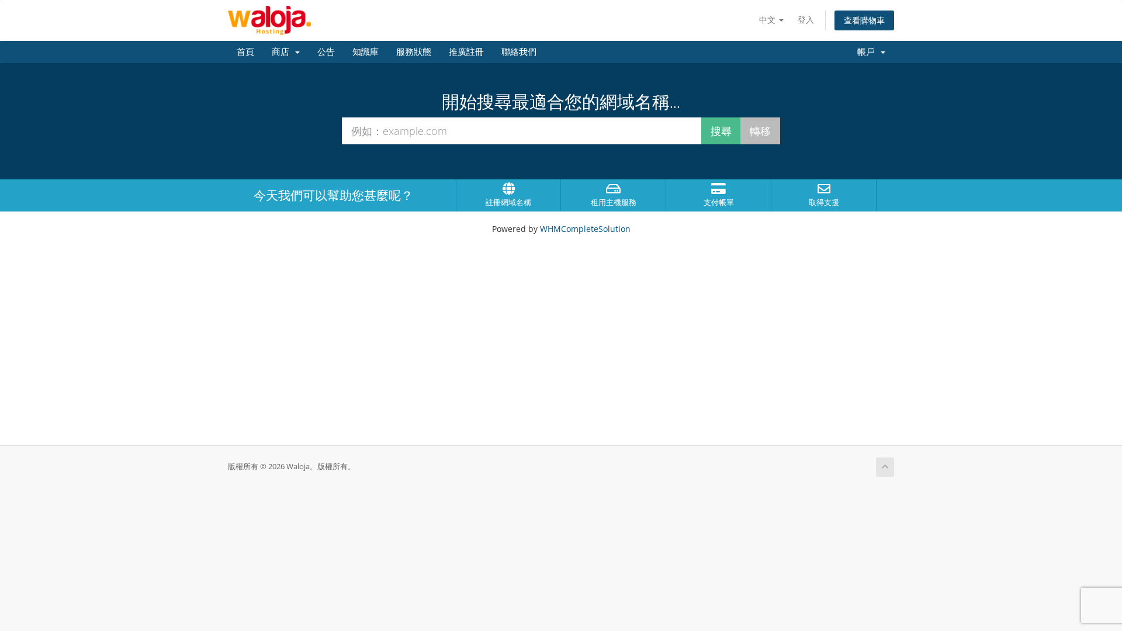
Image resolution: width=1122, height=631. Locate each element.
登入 (806, 19)
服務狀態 (413, 52)
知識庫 (365, 52)
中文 (768, 19)
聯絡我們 (518, 52)
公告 (326, 52)
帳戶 (868, 52)
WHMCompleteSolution (585, 228)
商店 (283, 52)
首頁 (245, 52)
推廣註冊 (466, 52)
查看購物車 (864, 20)
